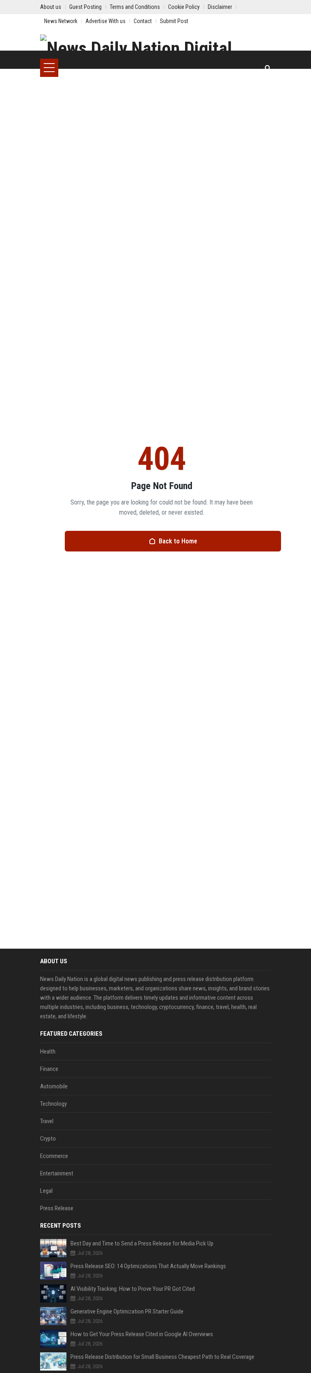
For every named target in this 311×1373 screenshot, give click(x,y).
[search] (268, 68)
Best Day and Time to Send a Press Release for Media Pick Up (141, 1243)
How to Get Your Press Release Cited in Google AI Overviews (141, 1334)
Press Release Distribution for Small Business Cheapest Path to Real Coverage (162, 1356)
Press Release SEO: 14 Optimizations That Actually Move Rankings (148, 1266)
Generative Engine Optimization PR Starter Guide (126, 1311)
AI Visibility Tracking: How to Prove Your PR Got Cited (132, 1288)
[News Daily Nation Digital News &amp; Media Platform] (155, 46)
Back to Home (178, 541)
